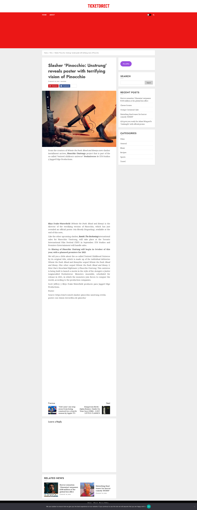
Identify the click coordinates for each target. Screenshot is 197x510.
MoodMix (126, 64)
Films (122, 139)
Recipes (123, 152)
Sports (122, 157)
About (52, 15)
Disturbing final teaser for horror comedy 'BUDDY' (103, 488)
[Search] (153, 15)
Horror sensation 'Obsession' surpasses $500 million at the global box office (69, 488)
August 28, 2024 (54, 81)
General (123, 143)
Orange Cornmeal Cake (129, 110)
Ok (149, 506)
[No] (194, 506)
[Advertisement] (98, 32)
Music (122, 148)
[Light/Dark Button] (149, 15)
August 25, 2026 (66, 494)
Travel (122, 161)
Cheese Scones (126, 105)
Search (125, 76)
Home (44, 15)
